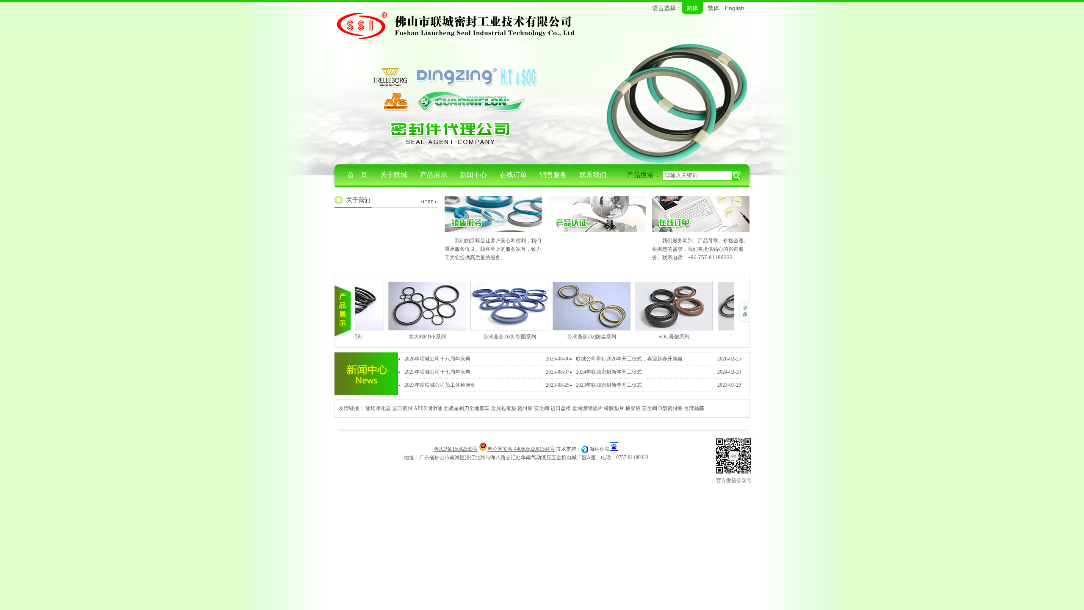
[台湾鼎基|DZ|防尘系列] (584, 306)
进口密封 (402, 408)
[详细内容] (429, 201)
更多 (745, 311)
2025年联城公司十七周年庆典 (437, 372)
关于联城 (393, 174)
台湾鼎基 (694, 408)
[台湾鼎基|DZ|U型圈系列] (502, 306)
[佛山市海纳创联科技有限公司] (584, 449)
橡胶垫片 (614, 408)
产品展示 (433, 174)
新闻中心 (473, 174)
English (734, 8)
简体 (692, 8)
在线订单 (513, 174)
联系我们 (592, 174)
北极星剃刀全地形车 (466, 408)
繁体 (713, 8)
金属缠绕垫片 (587, 408)
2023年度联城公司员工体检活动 (440, 385)
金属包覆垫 (503, 408)
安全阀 (541, 408)
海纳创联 (599, 449)
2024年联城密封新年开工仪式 (609, 372)
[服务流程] (493, 230)
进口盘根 (560, 408)
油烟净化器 (378, 408)
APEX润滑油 (428, 408)
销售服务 (553, 174)
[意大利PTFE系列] (420, 306)
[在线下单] (700, 230)
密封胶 (525, 408)
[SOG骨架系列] (666, 306)
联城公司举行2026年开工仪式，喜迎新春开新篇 (629, 359)
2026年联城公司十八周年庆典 (437, 359)
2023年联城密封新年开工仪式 (609, 385)
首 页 (357, 174)
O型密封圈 (670, 408)
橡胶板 (633, 408)
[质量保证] (597, 230)
